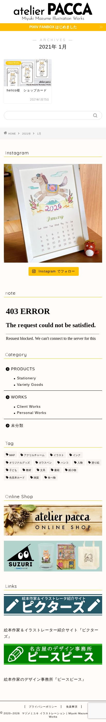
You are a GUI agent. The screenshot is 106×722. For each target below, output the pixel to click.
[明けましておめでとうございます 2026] (53, 213)
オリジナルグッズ (19, 462)
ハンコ (64, 462)
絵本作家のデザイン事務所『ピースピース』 (45, 679)
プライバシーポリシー (43, 706)
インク (77, 455)
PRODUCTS (23, 369)
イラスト (59, 455)
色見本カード (17, 477)
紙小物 (72, 470)
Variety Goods (30, 385)
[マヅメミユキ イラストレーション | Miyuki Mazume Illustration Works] (53, 18)
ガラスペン (45, 462)
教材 (28, 470)
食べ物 (52, 477)
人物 (80, 462)
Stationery (26, 378)
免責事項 (71, 706)
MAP (12, 455)
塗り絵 (95, 462)
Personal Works (31, 413)
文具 (42, 470)
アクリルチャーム (34, 455)
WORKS (19, 397)
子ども (13, 470)
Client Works (29, 407)
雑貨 (36, 477)
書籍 (56, 470)
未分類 (17, 425)
